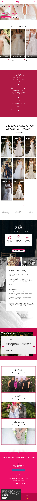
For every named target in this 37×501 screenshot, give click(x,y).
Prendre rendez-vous (6, 17)
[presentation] (3, 346)
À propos (8, 457)
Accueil (3, 457)
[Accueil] (18, 1)
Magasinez (15, 17)
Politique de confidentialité (6, 495)
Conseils (12, 457)
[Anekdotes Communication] (27, 498)
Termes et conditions (27, 495)
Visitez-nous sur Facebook (19, 469)
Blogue (16, 457)
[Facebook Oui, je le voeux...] (18, 486)
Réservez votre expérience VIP (18, 250)
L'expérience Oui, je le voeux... (24, 457)
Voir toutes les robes (18, 205)
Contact (33, 457)
